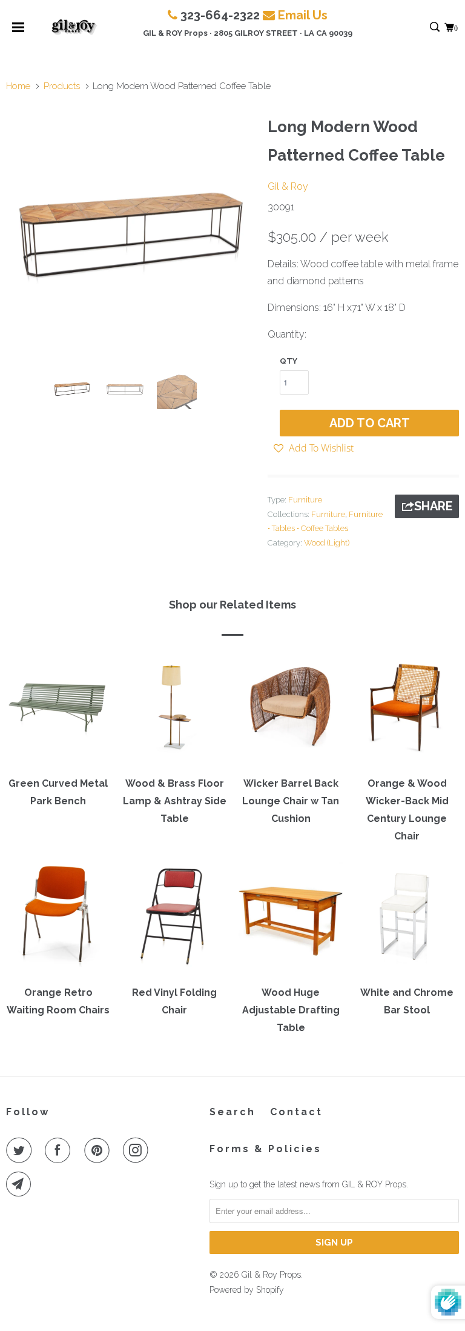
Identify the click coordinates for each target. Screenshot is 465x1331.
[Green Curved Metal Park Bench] (58, 711)
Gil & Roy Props (271, 1274)
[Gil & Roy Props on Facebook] (60, 1150)
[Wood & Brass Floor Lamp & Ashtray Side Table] (174, 711)
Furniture (305, 499)
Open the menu (18, 31)
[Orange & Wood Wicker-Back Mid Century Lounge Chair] (407, 711)
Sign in (421, 27)
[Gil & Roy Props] (74, 27)
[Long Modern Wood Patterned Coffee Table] (131, 235)
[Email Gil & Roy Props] (21, 1184)
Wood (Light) (326, 542)
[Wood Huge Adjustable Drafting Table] (291, 920)
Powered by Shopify (246, 1290)
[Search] (435, 27)
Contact (296, 1112)
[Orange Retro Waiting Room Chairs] (58, 920)
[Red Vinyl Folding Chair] (174, 920)
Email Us (303, 15)
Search (232, 1112)
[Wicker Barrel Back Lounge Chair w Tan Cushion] (291, 711)
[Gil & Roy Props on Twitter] (21, 1150)
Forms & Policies (265, 1149)
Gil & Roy (288, 186)
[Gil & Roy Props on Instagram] (138, 1150)
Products (62, 86)
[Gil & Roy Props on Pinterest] (99, 1150)
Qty (288, 360)
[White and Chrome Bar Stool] (407, 920)
